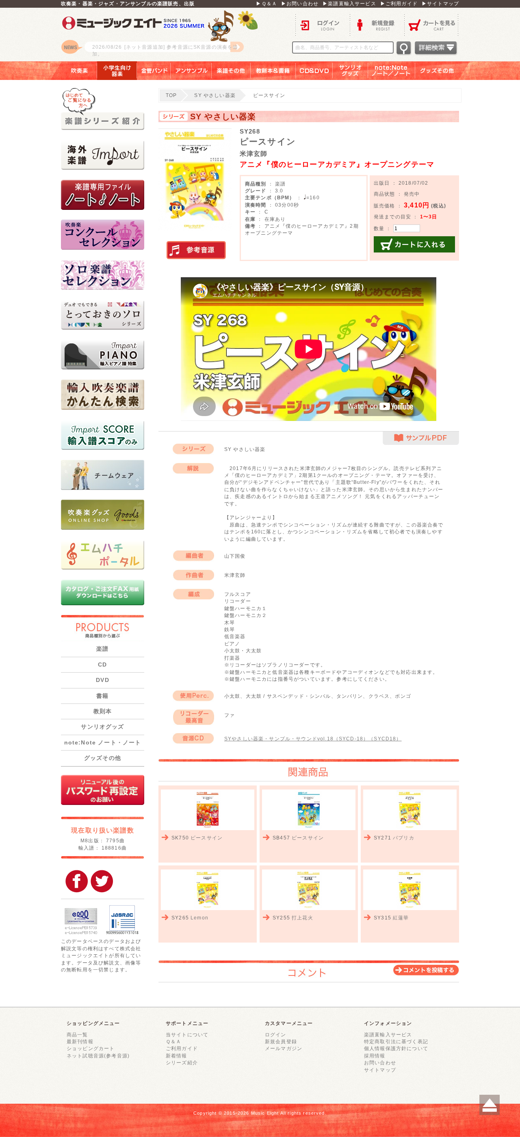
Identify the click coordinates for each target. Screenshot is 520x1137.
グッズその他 (442, 70)
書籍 (102, 696)
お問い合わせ (380, 1062)
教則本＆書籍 (273, 70)
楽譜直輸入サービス (388, 1034)
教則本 (102, 711)
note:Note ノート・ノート (102, 742)
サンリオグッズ (350, 70)
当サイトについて (187, 1034)
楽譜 (102, 648)
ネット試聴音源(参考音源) (98, 1055)
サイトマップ (380, 1069)
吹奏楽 (73, 70)
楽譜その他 (231, 70)
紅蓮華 (401, 917)
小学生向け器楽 (117, 70)
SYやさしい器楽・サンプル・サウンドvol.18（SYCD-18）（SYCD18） (313, 738)
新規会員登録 (281, 1041)
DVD (102, 680)
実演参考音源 (196, 250)
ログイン (322, 24)
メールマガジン (283, 1048)
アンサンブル (191, 70)
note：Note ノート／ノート (391, 70)
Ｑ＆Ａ (173, 1041)
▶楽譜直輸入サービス (349, 3)
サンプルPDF (421, 438)
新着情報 (176, 1055)
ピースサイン (207, 837)
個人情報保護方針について (396, 1048)
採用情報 (375, 1055)
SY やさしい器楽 (214, 95)
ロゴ (162, 34)
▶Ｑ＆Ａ (266, 3)
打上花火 (302, 917)
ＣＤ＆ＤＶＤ (314, 70)
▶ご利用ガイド (399, 3)
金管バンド (154, 70)
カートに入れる (414, 244)
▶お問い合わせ (299, 3)
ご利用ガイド (182, 1048)
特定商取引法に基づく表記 (396, 1041)
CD (102, 664)
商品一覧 (77, 1034)
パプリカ (403, 837)
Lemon (199, 917)
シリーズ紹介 (182, 1062)
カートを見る (431, 24)
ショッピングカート (91, 1048)
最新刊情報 (80, 1041)
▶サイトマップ (440, 3)
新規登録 (377, 24)
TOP (171, 95)
